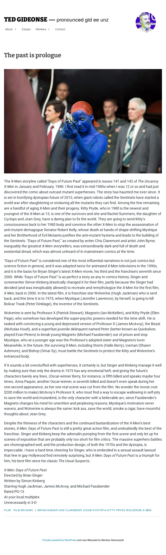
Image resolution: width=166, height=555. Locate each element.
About (9, 29)
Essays (26, 29)
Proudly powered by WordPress (59, 540)
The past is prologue (32, 55)
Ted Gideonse (25, 19)
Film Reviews (23, 510)
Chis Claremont (70, 510)
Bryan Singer (47, 510)
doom (87, 510)
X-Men (147, 510)
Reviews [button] (41, 29)
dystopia (99, 510)
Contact (60, 29)
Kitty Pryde (116, 510)
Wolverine (134, 510)
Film (7, 510)
